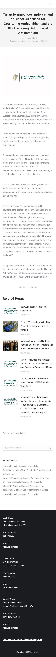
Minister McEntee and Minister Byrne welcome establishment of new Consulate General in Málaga (36, 364)
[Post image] (10, 311)
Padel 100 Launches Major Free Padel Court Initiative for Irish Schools (35, 326)
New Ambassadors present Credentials (33, 308)
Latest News (32, 287)
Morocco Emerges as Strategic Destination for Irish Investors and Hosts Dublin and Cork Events (36, 345)
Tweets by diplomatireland (14, 433)
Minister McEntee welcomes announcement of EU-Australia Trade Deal (34, 382)
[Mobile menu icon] (50, 4)
